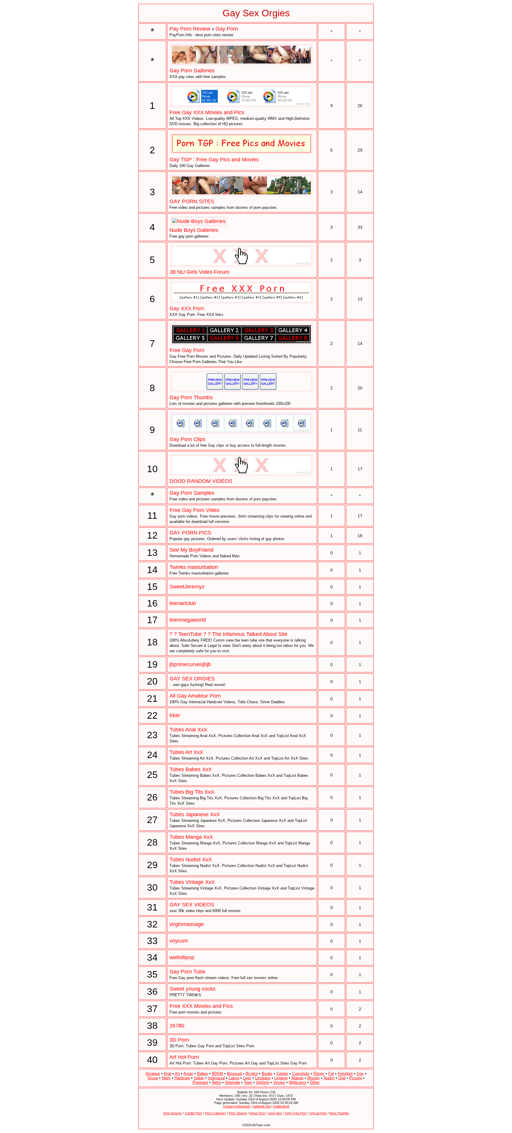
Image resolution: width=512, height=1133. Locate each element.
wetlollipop (181, 957)
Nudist (329, 1078)
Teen (248, 1082)
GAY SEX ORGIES (192, 679)
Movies (313, 1078)
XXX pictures (172, 1113)
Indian (199, 1078)
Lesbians (263, 1078)
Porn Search (238, 1113)
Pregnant (200, 1082)
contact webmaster (237, 1106)
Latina (234, 1078)
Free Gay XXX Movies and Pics (206, 112)
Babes (202, 1073)
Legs (247, 1078)
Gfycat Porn (318, 1113)
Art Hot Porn (184, 1057)
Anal (167, 1073)
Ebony (318, 1073)
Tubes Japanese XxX (194, 814)
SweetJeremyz (186, 587)
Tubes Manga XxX (191, 837)
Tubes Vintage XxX (192, 882)
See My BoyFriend (191, 550)
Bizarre (252, 1073)
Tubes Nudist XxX (190, 860)
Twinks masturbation (193, 567)
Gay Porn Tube (187, 972)
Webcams (297, 1082)
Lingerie (281, 1078)
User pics (275, 1113)
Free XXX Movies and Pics (201, 1006)
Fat (331, 1073)
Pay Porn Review (189, 29)
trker (174, 715)
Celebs (282, 1073)
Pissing (355, 1078)
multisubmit (281, 1106)
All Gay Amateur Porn (195, 696)
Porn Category (215, 1113)
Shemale (232, 1082)
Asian (188, 1073)
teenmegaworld (187, 620)
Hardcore (182, 1078)
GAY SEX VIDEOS (191, 905)
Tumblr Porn (193, 1113)
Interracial (216, 1078)
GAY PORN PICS (190, 533)
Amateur (152, 1073)
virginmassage (186, 924)
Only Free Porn (296, 1113)
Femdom (345, 1073)
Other (314, 1082)
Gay (360, 1073)
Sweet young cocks (192, 989)
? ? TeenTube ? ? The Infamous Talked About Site (228, 634)
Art (177, 1073)
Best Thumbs (339, 1113)
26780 (176, 1026)
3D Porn (179, 1040)
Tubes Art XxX (186, 752)
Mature (297, 1078)
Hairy (166, 1078)
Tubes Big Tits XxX (191, 792)
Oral (341, 1078)
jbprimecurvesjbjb (190, 664)
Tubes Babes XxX (190, 769)
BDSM (217, 1073)
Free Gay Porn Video (194, 510)
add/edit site (262, 1106)
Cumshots (301, 1073)
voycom (178, 941)
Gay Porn (226, 29)
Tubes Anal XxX (188, 730)
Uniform (262, 1082)
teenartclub (182, 603)
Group (153, 1078)
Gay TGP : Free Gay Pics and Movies (214, 160)
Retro (216, 1082)
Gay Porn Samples (191, 493)
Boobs (267, 1073)
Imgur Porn (257, 1113)
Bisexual (234, 1073)
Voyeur (279, 1082)
